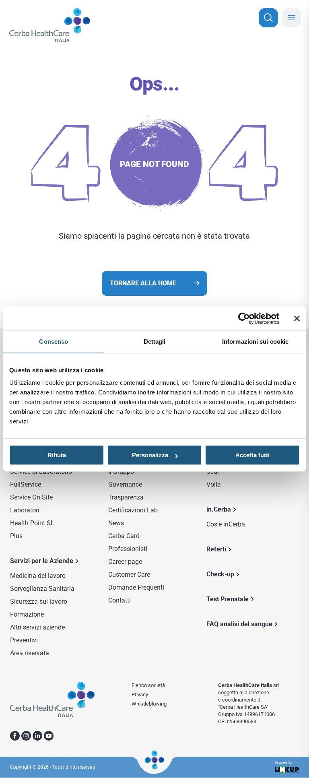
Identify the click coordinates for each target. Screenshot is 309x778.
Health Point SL (32, 523)
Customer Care (129, 574)
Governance (125, 484)
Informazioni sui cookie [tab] (255, 341)
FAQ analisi (239, 624)
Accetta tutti (252, 455)
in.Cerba (218, 509)
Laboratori (24, 510)
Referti (216, 549)
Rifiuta (56, 455)
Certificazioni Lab (133, 510)
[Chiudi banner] (297, 318)
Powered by (283, 763)
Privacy (140, 694)
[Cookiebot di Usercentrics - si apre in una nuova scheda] (244, 318)
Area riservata (29, 653)
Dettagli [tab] (155, 341)
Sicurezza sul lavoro (38, 601)
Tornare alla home (143, 283)
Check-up (220, 574)
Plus (16, 536)
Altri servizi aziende (37, 627)
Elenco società (148, 685)
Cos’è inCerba (225, 524)
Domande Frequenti (136, 587)
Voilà (213, 484)
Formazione (27, 614)
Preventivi (24, 640)
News (116, 523)
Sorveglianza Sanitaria (42, 588)
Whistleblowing (149, 704)
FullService (25, 484)
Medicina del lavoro (38, 576)
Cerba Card (124, 536)
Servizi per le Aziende (41, 561)
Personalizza (150, 455)
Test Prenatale (227, 599)
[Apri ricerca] (268, 17)
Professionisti (127, 549)
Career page (125, 561)
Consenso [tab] (53, 341)
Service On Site (31, 497)
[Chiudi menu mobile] (291, 17)
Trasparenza (126, 497)
